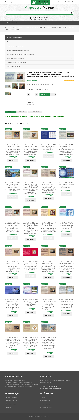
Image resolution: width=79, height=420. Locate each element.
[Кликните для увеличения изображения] (15, 77)
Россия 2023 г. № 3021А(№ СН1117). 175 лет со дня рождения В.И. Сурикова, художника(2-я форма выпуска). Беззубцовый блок (48, 304)
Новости (8, 407)
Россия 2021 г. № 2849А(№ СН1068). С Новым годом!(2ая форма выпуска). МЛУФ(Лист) (66, 225)
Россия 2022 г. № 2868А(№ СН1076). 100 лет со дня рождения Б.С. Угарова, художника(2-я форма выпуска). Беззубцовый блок (12, 266)
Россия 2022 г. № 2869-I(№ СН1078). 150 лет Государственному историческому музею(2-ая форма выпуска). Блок (30, 265)
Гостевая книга (11, 404)
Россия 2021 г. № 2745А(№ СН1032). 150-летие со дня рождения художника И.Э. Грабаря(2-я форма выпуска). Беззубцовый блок (12, 226)
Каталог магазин (11, 401)
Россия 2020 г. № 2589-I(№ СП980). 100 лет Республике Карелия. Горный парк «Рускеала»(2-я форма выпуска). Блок (12, 186)
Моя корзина (46, 404)
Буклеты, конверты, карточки (16, 46)
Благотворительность (13, 66)
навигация (12, 23)
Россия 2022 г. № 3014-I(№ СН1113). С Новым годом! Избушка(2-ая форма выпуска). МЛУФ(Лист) (30, 303)
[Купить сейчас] (54, 94)
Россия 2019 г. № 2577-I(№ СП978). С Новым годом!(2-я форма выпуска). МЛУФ (48, 147)
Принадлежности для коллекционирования (20, 54)
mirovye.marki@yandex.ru (53, 388)
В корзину (12, 160)
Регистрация (46, 401)
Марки (39, 7)
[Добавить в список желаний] (51, 94)
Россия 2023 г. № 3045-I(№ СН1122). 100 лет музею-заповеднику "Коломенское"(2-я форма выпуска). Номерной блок (66, 303)
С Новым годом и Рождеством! (16, 62)
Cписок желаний (47, 407)
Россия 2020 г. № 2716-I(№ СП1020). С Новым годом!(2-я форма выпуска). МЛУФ (66, 185)
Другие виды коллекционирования (18, 50)
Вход (43, 397)
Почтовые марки (12, 42)
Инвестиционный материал (15, 58)
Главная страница (11, 397)
